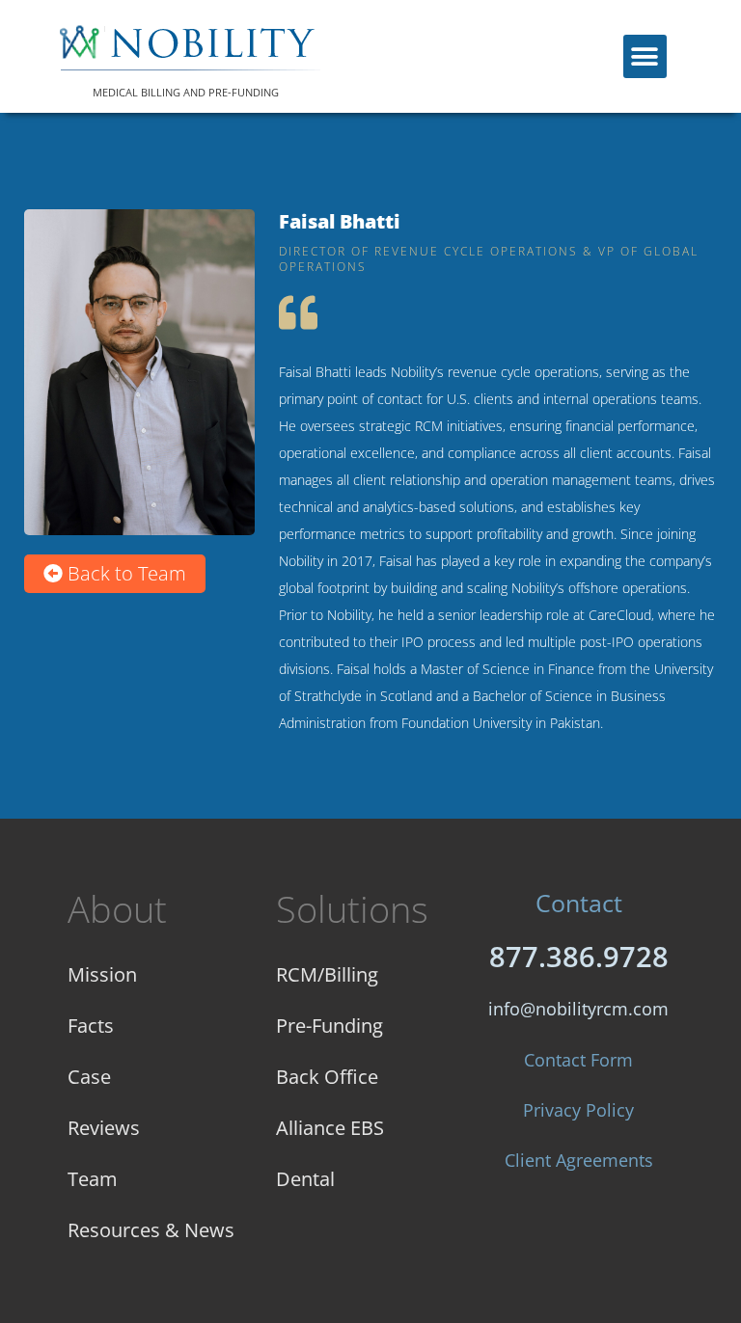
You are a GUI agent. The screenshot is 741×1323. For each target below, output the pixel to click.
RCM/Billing (327, 974)
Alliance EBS (330, 1128)
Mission (102, 974)
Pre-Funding (329, 1025)
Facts (91, 1025)
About (117, 908)
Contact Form (578, 1059)
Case (89, 1077)
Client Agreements (579, 1160)
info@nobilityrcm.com (578, 1008)
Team (93, 1179)
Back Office (327, 1077)
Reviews (104, 1128)
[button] (645, 56)
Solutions (352, 908)
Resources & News (151, 1230)
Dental (305, 1179)
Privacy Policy (578, 1109)
